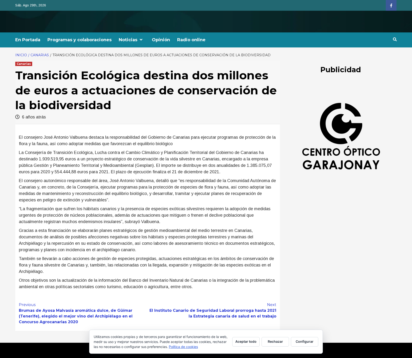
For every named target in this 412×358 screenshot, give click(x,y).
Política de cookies (183, 347)
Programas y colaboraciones (79, 39)
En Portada (27, 39)
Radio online (191, 39)
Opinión (161, 39)
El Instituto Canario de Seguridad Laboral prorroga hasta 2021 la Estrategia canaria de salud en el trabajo (212, 310)
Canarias (24, 64)
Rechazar (275, 341)
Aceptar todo (246, 341)
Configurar (305, 341)
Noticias (128, 39)
